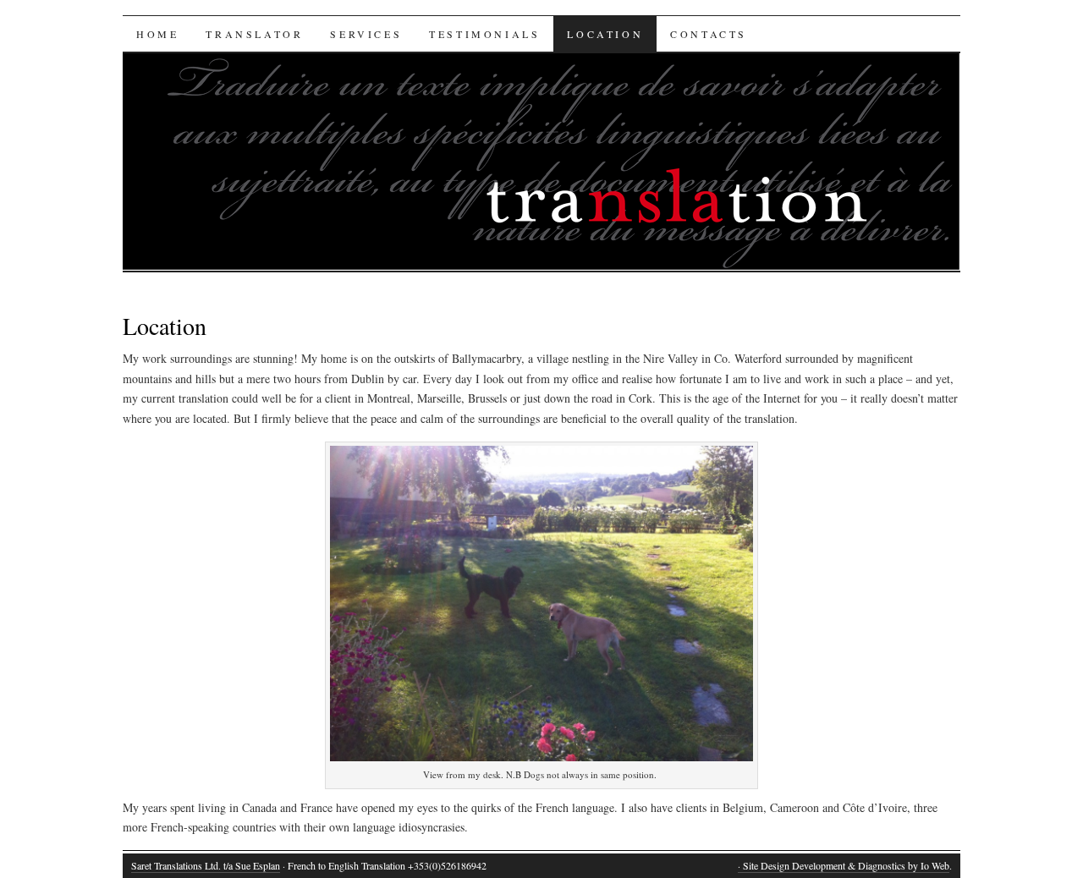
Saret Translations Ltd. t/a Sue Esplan (205, 865)
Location (605, 34)
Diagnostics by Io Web (903, 865)
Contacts (708, 34)
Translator (254, 34)
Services (366, 34)
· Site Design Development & (798, 865)
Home (157, 34)
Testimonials (484, 34)
